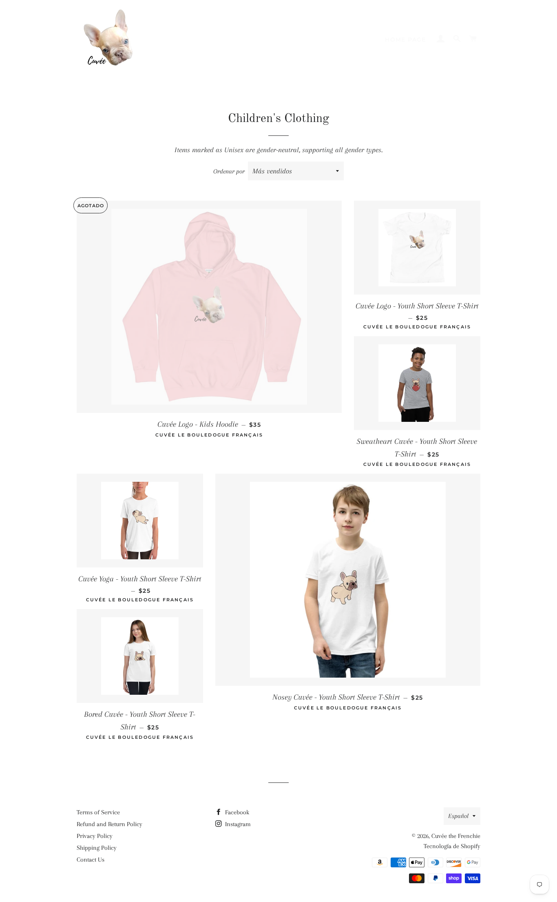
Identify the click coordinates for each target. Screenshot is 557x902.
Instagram (237, 824)
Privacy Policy (95, 836)
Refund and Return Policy (109, 824)
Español (458, 816)
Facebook (236, 812)
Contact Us (90, 859)
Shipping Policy (97, 847)
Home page (405, 39)
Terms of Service (98, 812)
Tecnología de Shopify (452, 846)
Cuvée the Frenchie (455, 836)
